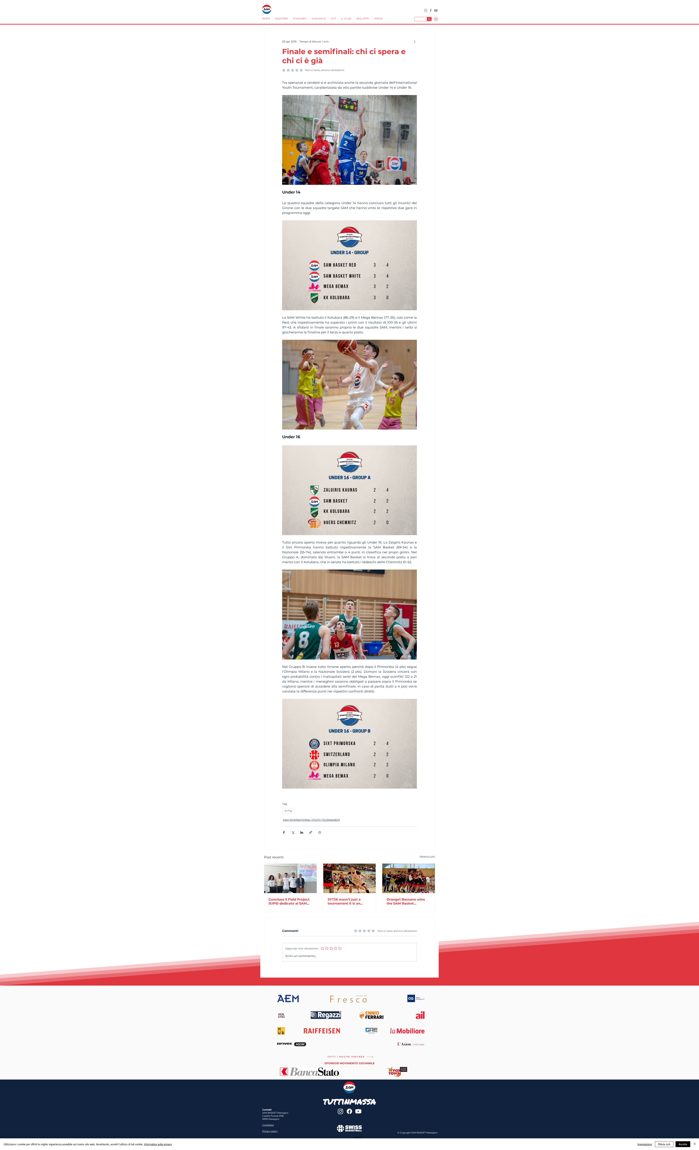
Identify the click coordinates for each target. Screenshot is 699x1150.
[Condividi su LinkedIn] (301, 832)
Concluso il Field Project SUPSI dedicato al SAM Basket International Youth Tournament (289, 901)
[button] (281, 18)
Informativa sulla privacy (158, 1144)
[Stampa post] (319, 832)
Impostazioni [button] (644, 1144)
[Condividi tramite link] (310, 832)
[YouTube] (436, 10)
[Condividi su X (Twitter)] (293, 832)
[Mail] (436, 19)
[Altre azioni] (414, 41)
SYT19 (288, 810)
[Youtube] (358, 1111)
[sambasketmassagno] (431, 10)
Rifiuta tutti (664, 1144)
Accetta (683, 1144)
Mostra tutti (427, 856)
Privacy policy (270, 1131)
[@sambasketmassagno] (426, 10)
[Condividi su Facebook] (284, 832)
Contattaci (268, 1125)
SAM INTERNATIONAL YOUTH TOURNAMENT (311, 820)
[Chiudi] (694, 1144)
